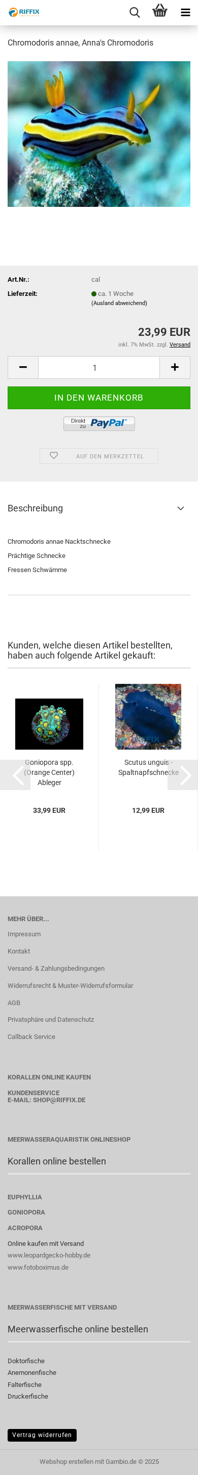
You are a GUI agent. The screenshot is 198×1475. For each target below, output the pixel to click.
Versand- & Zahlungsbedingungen (56, 968)
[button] (23, 367)
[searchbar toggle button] (134, 12)
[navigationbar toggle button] (185, 12)
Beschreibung (35, 508)
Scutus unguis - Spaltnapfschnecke (148, 767)
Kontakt (19, 951)
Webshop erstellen (66, 1461)
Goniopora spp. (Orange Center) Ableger (49, 772)
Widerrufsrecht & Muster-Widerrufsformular (70, 985)
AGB (14, 1003)
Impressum (24, 934)
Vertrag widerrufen (42, 1435)
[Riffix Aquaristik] (20, 12)
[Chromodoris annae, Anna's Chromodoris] (99, 133)
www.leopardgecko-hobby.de (49, 1255)
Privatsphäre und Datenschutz (51, 1019)
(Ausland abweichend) (119, 303)
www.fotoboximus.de (38, 1267)
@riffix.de (67, 1100)
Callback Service (31, 1036)
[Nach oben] (170, 1459)
